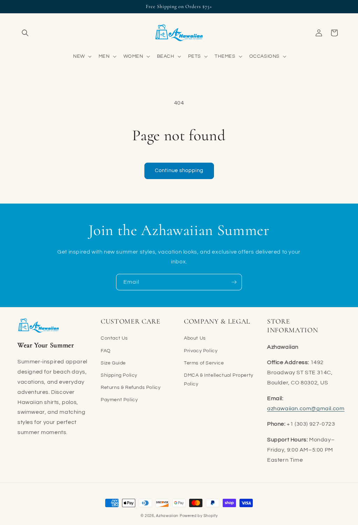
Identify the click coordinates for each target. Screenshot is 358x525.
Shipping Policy (119, 375)
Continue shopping (179, 170)
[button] (25, 33)
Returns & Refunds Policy (130, 387)
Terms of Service (204, 363)
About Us (195, 338)
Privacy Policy (200, 350)
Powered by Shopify (199, 516)
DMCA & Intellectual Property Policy (218, 379)
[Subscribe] (234, 282)
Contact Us (114, 338)
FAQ (106, 350)
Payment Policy (119, 399)
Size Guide (113, 363)
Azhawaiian (167, 516)
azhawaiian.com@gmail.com (305, 408)
